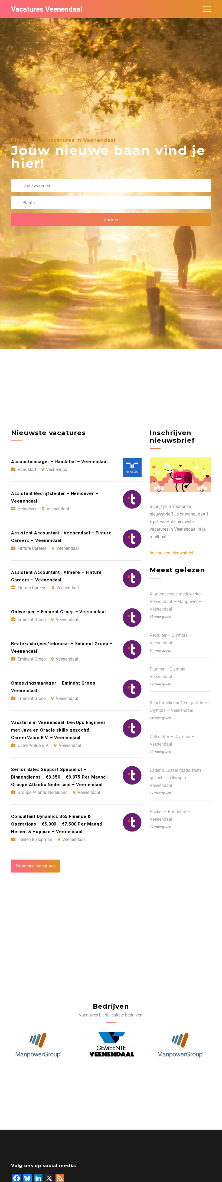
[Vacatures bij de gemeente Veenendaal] (40, 1045)
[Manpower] (109, 1045)
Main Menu (207, 9)
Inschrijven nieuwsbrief (172, 552)
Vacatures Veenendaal (46, 9)
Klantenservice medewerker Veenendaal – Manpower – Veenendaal (176, 601)
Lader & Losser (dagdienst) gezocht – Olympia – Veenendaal (175, 778)
